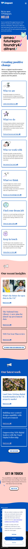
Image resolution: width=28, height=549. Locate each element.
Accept (14, 538)
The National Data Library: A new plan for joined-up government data (12, 315)
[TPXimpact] (7, 3)
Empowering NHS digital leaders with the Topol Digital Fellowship (13, 435)
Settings (14, 534)
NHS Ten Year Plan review (14, 334)
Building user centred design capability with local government (12, 415)
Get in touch (4, 507)
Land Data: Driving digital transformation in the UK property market (14, 396)
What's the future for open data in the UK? (14, 296)
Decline (14, 542)
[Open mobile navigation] (26, 3)
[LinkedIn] (2, 527)
